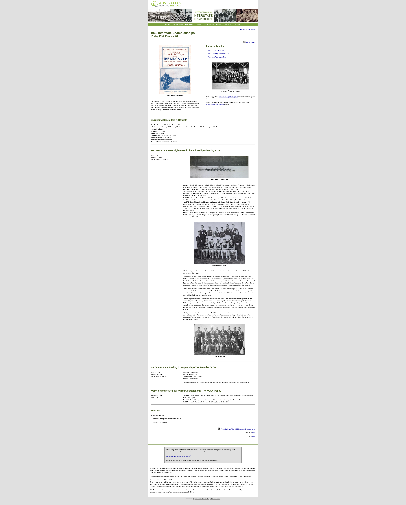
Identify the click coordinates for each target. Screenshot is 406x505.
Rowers (237, 24)
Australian (189, 24)
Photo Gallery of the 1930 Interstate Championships (238, 429)
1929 (253, 432)
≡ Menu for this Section (247, 29)
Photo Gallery (250, 42)
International (178, 24)
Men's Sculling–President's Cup (218, 53)
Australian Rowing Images (215, 104)
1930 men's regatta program (228, 97)
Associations (209, 24)
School (199, 24)
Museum (228, 24)
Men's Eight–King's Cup (216, 50)
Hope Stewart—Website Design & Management (206, 499)
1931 (253, 436)
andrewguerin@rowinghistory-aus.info (178, 456)
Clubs (219, 24)
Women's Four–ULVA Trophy (218, 57)
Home (168, 24)
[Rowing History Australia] (165, 7)
